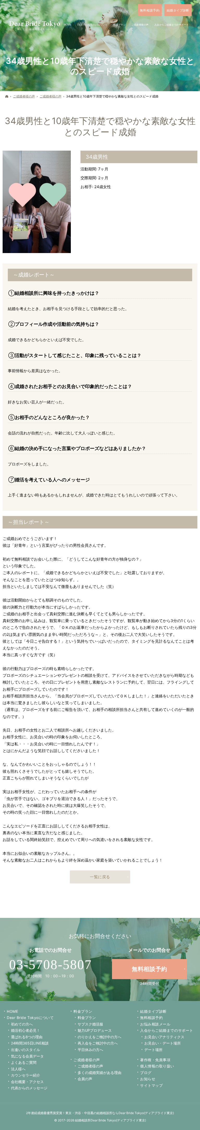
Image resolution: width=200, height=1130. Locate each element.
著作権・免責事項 (155, 1060)
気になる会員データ (27, 1056)
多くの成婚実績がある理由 (99, 1072)
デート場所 (153, 1049)
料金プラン (87, 1017)
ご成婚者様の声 (86, 1060)
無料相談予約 (151, 1017)
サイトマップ (151, 1085)
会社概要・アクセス (27, 1081)
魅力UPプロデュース (95, 1030)
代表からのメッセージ (29, 1088)
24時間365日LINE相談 (30, 1043)
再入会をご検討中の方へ (98, 1043)
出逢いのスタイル (25, 1049)
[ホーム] (6, 96)
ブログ (146, 1072)
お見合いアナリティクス (164, 1037)
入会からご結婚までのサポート (166, 1030)
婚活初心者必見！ (25, 1030)
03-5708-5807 (50, 964)
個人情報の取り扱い (157, 1066)
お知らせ (147, 1079)
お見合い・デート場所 (162, 1043)
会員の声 (85, 1079)
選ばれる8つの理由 (26, 1037)
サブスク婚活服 (90, 1024)
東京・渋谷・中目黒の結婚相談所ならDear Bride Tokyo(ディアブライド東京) (119, 1113)
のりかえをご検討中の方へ (99, 1037)
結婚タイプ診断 (153, 1011)
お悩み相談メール (155, 1024)
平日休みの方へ (90, 1049)
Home (12, 1011)
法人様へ (18, 1069)
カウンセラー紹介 (25, 1075)
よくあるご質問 (23, 1062)
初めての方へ (22, 1024)
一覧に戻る (100, 876)
